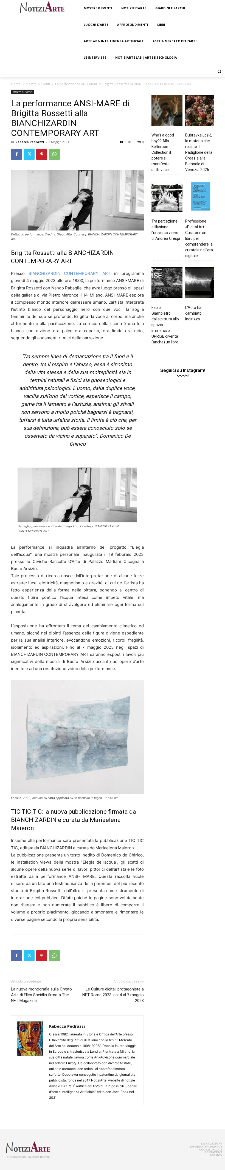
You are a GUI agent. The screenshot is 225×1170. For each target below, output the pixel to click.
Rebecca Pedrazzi (29, 142)
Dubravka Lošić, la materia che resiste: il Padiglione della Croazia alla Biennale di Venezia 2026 (198, 152)
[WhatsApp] (54, 154)
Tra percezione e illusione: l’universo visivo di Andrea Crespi (165, 230)
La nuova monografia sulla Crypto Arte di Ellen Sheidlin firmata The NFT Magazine (41, 995)
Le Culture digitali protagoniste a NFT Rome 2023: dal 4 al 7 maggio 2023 (113, 995)
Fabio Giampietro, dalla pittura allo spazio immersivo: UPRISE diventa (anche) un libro (165, 324)
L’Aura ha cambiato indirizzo (193, 313)
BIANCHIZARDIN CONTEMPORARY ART (70, 273)
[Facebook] (16, 154)
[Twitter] (29, 154)
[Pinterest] (41, 154)
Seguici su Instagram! (182, 370)
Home (16, 84)
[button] (219, 71)
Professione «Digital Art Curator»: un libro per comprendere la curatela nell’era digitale (199, 238)
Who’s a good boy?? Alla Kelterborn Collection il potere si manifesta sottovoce (162, 152)
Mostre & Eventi (38, 84)
